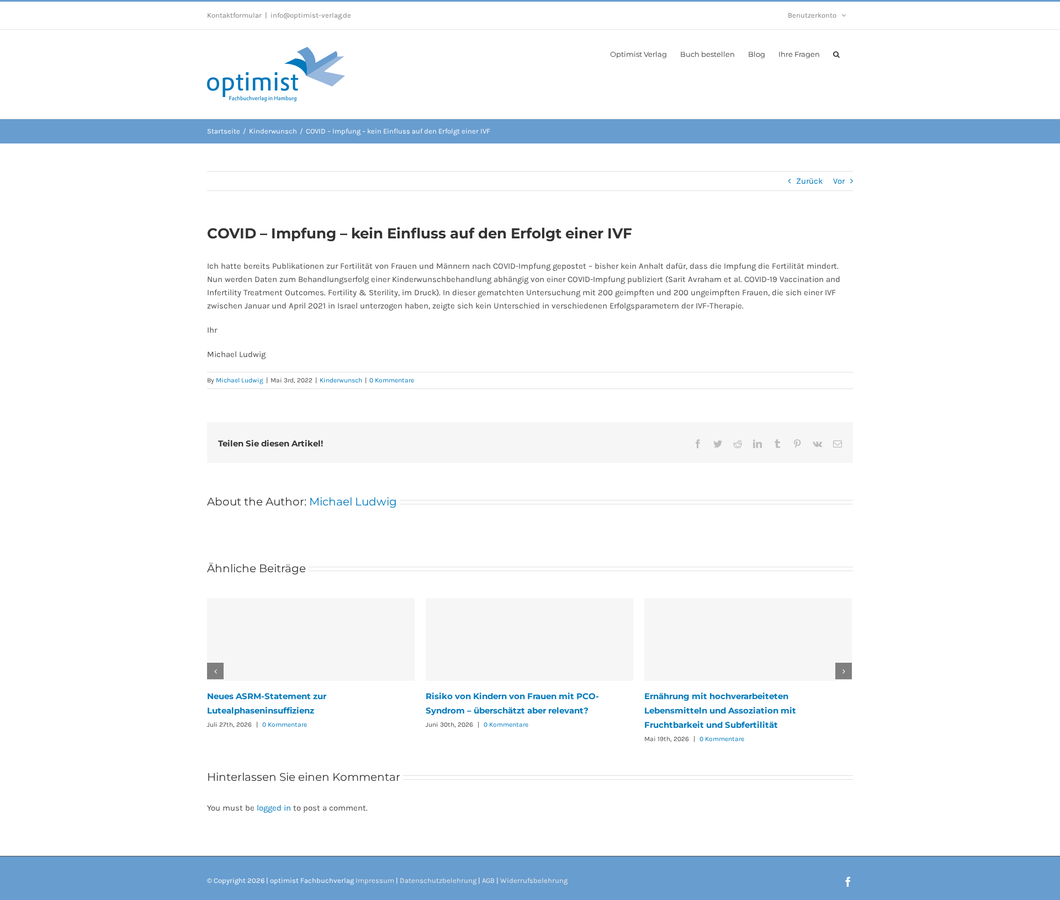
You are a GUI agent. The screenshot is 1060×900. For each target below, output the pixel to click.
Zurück (809, 181)
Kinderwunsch (341, 380)
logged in (274, 808)
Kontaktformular (234, 15)
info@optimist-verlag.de (311, 15)
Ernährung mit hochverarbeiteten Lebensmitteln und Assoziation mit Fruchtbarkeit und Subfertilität (720, 710)
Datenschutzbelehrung (438, 880)
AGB (488, 880)
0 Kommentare (391, 380)
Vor (839, 181)
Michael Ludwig (239, 380)
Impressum (375, 880)
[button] (836, 53)
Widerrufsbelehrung (534, 880)
